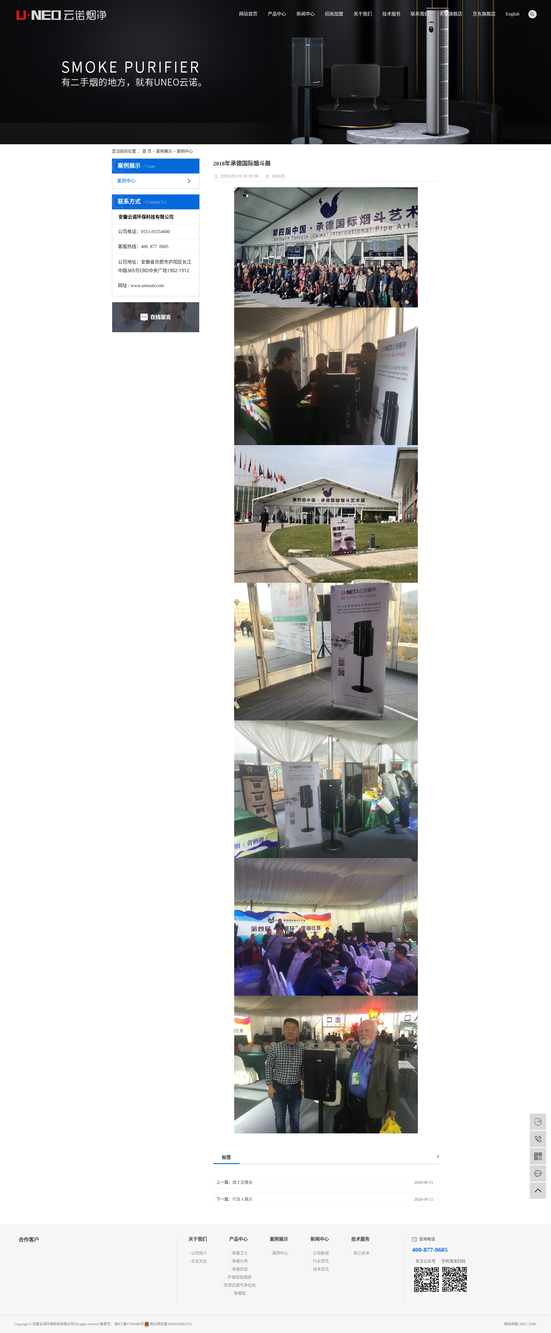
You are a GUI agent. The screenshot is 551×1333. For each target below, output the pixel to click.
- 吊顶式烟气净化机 (238, 1285)
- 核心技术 (360, 1253)
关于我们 (363, 13)
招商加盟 (334, 13)
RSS (523, 1324)
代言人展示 (242, 1199)
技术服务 (391, 13)
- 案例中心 (279, 1253)
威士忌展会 (242, 1182)
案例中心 (185, 151)
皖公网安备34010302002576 (170, 1324)
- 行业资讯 (319, 1261)
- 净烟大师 (238, 1261)
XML (533, 1324)
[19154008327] (538, 1139)
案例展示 (164, 151)
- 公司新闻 (319, 1253)
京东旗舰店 (484, 13)
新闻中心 (305, 13)
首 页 (147, 151)
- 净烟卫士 (238, 1253)
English (512, 13)
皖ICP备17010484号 (129, 1324)
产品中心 (277, 13)
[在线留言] (538, 1173)
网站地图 (511, 1324)
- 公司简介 (197, 1253)
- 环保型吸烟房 (238, 1277)
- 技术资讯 (319, 1269)
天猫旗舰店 (450, 13)
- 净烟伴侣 (238, 1269)
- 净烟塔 (238, 1293)
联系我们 (420, 13)
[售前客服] (538, 1122)
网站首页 (248, 13)
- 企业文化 (197, 1261)
